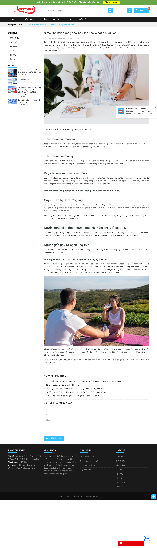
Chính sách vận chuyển (89, 461)
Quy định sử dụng (87, 470)
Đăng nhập (120, 482)
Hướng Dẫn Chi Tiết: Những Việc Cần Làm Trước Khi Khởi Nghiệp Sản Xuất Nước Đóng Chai (83, 381)
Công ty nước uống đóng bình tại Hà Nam (63, 385)
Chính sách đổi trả (87, 465)
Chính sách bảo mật (88, 457)
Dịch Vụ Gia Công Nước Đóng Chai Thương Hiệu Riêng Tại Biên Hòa (73, 396)
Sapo (98, 496)
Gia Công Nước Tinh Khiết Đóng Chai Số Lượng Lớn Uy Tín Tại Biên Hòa (75, 388)
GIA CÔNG (56, 19)
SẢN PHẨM (42, 19)
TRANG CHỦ (15, 19)
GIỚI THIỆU (29, 19)
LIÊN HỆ (82, 19)
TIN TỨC (70, 19)
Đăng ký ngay (111, 2)
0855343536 (23, 462)
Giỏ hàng (143, 11)
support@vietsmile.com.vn (24, 465)
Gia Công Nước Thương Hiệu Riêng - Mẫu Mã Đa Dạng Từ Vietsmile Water (76, 392)
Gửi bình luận (55, 438)
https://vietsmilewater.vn (26, 468)
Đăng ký (119, 487)
